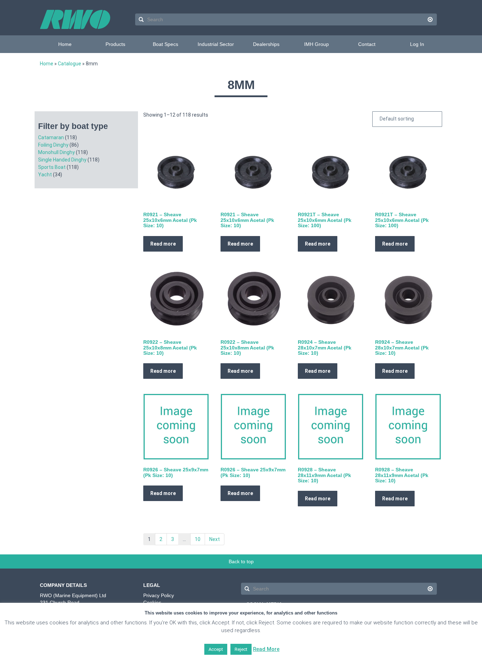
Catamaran (51, 137)
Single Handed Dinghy (62, 160)
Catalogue (69, 63)
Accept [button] (216, 649)
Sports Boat (52, 167)
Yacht (45, 174)
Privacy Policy (158, 595)
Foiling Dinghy (53, 145)
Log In (417, 44)
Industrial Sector (216, 44)
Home (65, 44)
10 (197, 539)
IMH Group (316, 44)
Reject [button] (241, 649)
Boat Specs (165, 44)
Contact (366, 44)
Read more (163, 244)
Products (115, 44)
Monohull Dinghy (56, 152)
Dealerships (266, 44)
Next (214, 539)
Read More (266, 649)
